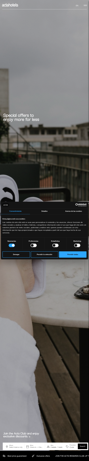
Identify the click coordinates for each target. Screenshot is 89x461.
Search (82, 446)
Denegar (16, 254)
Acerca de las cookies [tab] (73, 211)
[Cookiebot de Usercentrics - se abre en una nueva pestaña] (77, 205)
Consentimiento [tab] (15, 211)
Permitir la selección (44, 254)
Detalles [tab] (44, 211)
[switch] (33, 245)
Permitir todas (72, 254)
